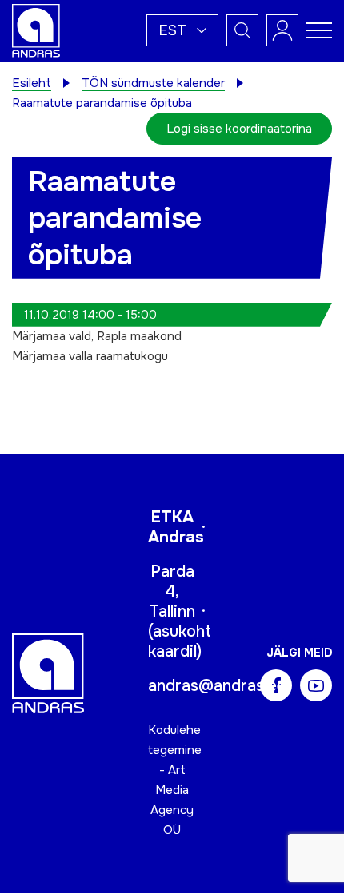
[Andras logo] (36, 30)
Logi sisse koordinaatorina (239, 129)
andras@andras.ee (217, 686)
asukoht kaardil (179, 641)
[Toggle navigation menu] (319, 30)
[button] (182, 30)
